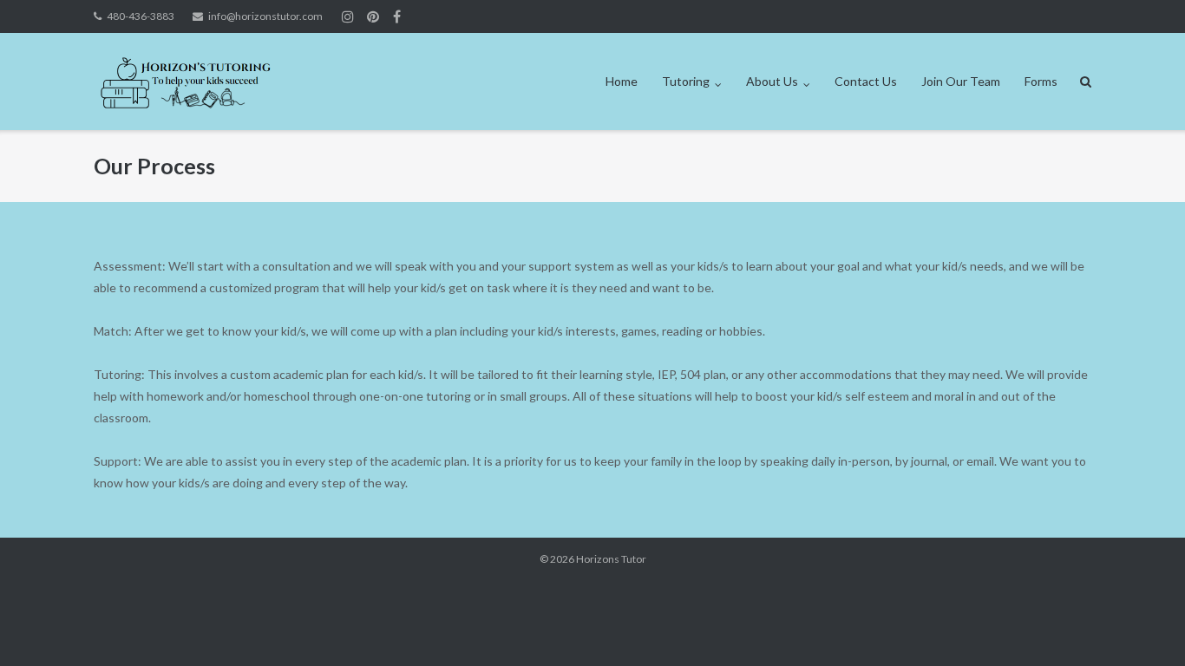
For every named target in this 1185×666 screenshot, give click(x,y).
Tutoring (686, 81)
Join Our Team (960, 81)
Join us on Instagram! (348, 16)
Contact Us (866, 81)
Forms (1041, 81)
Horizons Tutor (611, 558)
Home (622, 81)
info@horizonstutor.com (265, 16)
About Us (772, 81)
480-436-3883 (140, 16)
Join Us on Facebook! (397, 16)
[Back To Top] (1142, 624)
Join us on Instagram (373, 16)
